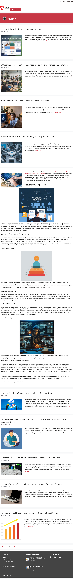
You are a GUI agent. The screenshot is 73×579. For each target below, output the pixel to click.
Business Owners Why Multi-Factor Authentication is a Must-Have (30, 457)
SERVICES (20, 6)
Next (18, 547)
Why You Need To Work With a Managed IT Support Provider (28, 136)
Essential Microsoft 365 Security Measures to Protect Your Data (37, 558)
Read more (49, 41)
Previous (4, 547)
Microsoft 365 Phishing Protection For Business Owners (36, 566)
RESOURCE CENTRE (44, 6)
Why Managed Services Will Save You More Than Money (25, 100)
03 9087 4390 (16, 9)
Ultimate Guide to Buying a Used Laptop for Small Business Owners (31, 484)
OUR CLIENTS (36, 6)
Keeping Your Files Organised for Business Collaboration (26, 393)
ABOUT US (53, 6)
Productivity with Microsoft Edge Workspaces (22, 29)
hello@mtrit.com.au (10, 566)
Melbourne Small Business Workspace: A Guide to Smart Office (29, 513)
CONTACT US (60, 6)
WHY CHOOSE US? (28, 6)
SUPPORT (67, 6)
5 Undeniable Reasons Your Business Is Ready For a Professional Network (34, 64)
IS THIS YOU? (13, 6)
